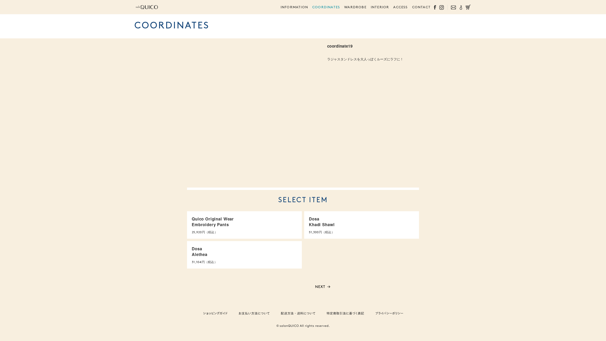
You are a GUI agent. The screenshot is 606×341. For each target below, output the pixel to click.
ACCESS (400, 7)
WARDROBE (355, 7)
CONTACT (421, 7)
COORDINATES (326, 7)
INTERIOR (380, 7)
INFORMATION (294, 7)
